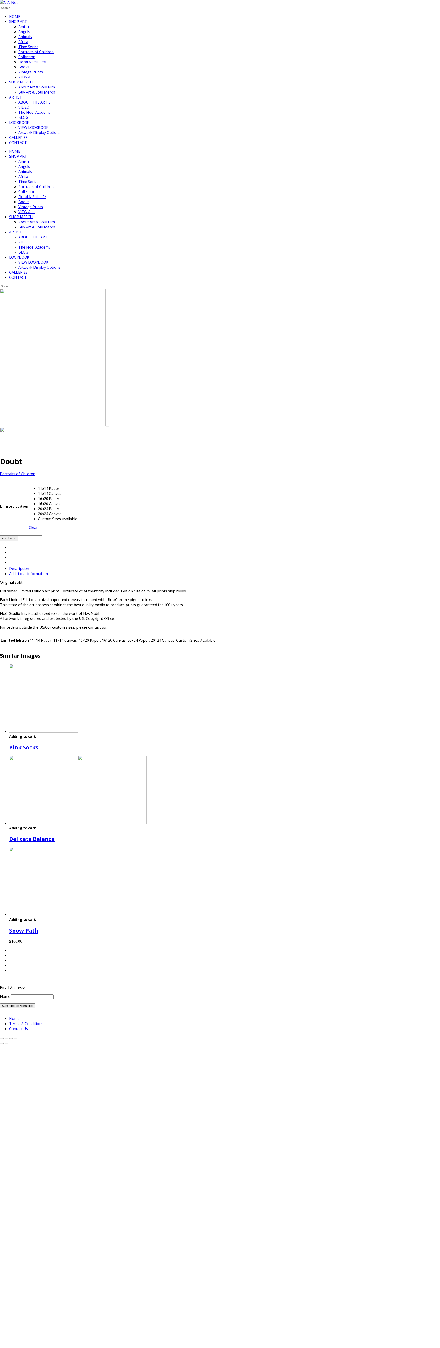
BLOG (23, 117)
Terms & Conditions (26, 1023)
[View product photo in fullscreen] (107, 426)
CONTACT (18, 142)
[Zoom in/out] (2, 1038)
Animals (25, 36)
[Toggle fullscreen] (6, 1038)
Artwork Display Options (39, 132)
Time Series (28, 46)
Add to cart (9, 538)
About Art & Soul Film (36, 87)
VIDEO (23, 107)
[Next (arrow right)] (6, 1043)
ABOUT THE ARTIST (35, 102)
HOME (14, 16)
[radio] (57, 488)
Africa (23, 41)
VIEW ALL (26, 77)
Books (23, 66)
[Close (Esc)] (15, 1038)
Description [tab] (19, 568)
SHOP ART (18, 21)
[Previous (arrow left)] (2, 1043)
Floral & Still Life (32, 61)
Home (14, 1018)
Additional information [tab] (28, 573)
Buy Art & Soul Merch (36, 92)
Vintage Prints (30, 72)
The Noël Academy (34, 112)
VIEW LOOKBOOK (33, 127)
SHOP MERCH (21, 82)
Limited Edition (14, 506)
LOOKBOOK (19, 122)
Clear (33, 527)
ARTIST (15, 97)
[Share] (11, 1038)
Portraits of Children (36, 51)
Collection (26, 56)
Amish (23, 26)
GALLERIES (18, 137)
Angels (24, 31)
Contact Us (18, 1028)
